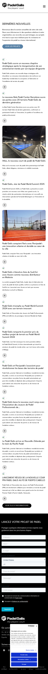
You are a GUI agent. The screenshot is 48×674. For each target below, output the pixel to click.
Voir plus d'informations (16, 505)
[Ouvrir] (44, 6)
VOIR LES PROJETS (12, 46)
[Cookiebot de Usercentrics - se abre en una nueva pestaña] (28, 626)
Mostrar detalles (30, 650)
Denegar (24, 664)
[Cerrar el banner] (36, 625)
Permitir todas (24, 654)
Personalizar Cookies (23, 659)
